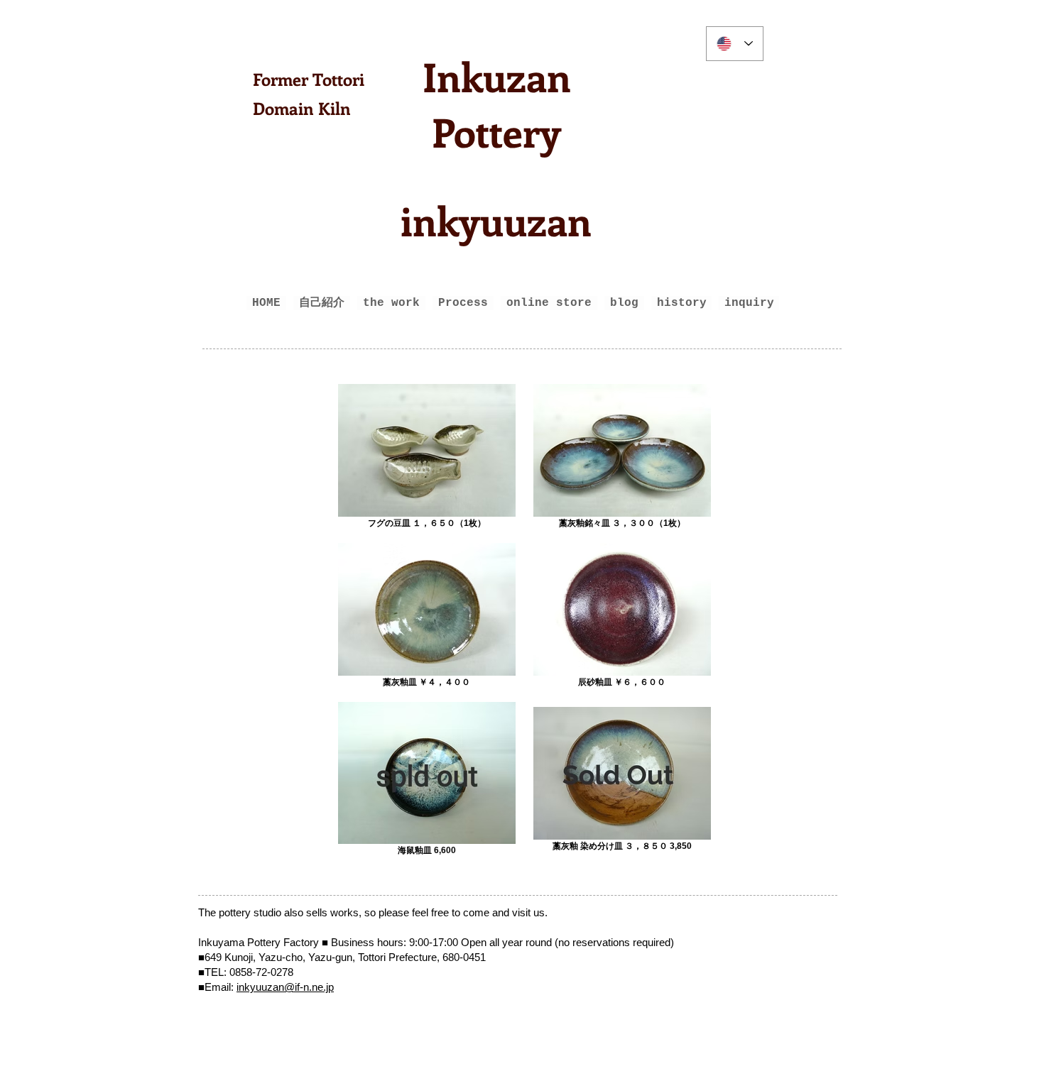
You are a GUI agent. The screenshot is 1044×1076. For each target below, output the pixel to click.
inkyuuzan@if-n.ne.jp (285, 987)
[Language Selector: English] (734, 43)
